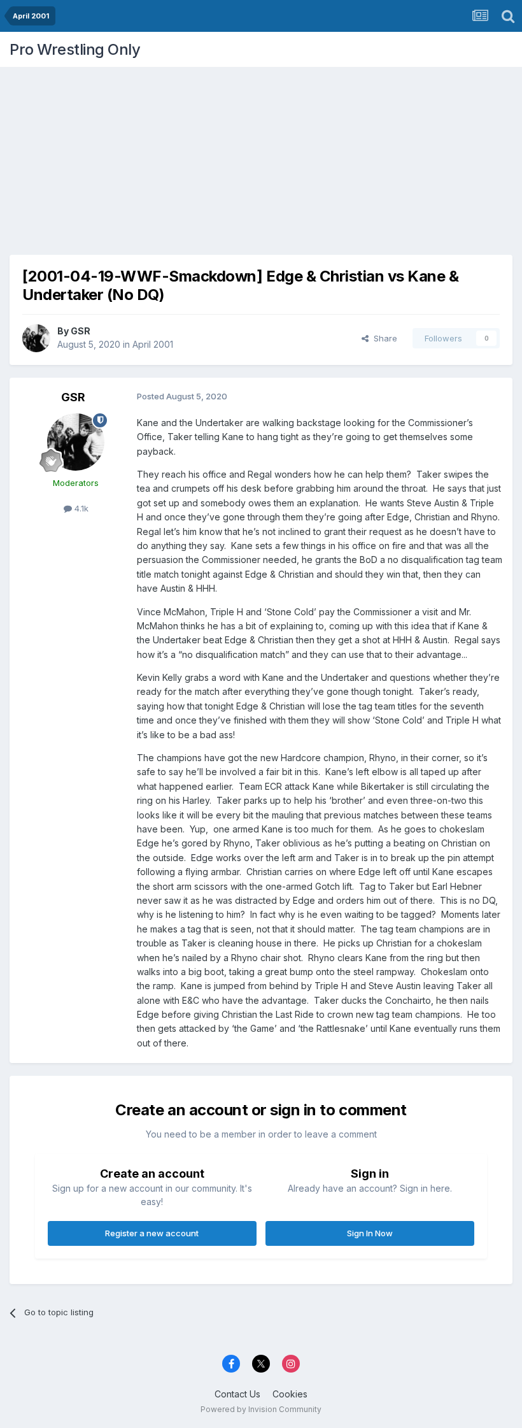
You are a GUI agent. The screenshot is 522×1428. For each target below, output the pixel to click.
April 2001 (152, 344)
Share (383, 338)
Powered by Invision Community (261, 1409)
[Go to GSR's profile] (36, 338)
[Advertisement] (261, 156)
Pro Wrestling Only (75, 49)
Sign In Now (370, 1233)
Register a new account (152, 1233)
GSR (80, 330)
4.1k (80, 508)
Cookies (289, 1394)
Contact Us (237, 1394)
